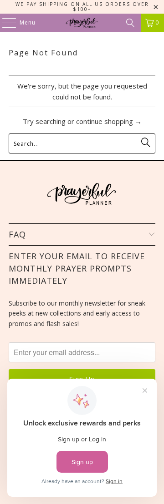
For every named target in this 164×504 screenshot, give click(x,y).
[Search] (130, 23)
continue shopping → (109, 121)
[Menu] (4, 23)
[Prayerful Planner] (82, 23)
